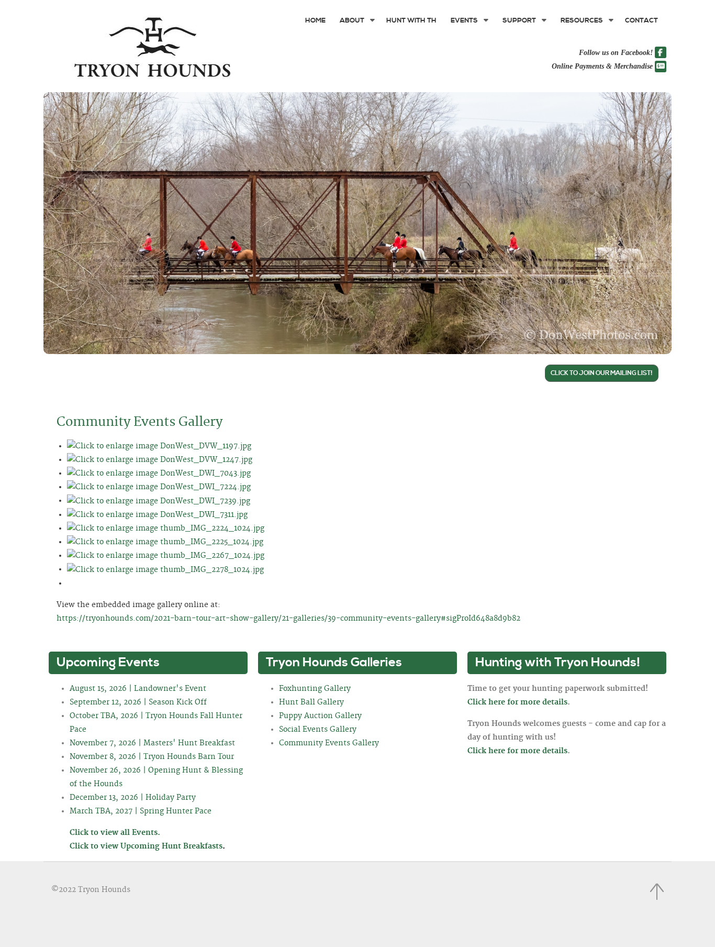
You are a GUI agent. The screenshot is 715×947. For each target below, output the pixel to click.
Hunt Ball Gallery (311, 702)
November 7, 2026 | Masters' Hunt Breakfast (152, 743)
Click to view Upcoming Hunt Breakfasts (147, 846)
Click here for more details (517, 702)
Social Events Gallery (317, 729)
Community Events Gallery (139, 422)
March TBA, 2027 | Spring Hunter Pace (140, 811)
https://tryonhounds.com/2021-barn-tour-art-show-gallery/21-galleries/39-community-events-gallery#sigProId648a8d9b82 (288, 618)
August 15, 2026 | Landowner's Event (138, 688)
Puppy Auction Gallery (320, 716)
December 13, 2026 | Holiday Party (133, 797)
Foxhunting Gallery (315, 688)
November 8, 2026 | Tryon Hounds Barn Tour (152, 757)
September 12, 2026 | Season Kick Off (138, 702)
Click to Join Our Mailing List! (602, 373)
